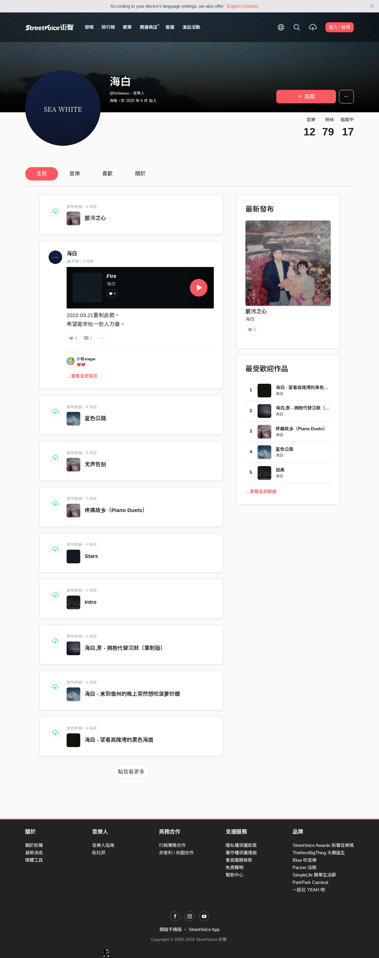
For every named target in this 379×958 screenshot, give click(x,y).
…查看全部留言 (82, 375)
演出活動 (191, 27)
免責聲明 (234, 867)
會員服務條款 (239, 860)
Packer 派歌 (305, 867)
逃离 (280, 469)
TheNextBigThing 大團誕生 (319, 852)
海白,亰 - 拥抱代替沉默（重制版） (125, 648)
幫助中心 (234, 874)
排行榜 (108, 27)
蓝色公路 (95, 418)
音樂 (74, 174)
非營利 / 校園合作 (176, 852)
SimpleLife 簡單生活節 (314, 874)
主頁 (41, 174)
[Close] (372, 6)
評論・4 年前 (82, 261)
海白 (72, 254)
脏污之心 (95, 218)
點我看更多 (131, 772)
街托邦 (98, 852)
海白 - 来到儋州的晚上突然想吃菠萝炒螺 (132, 694)
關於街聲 (34, 845)
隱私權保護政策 (241, 845)
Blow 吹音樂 (305, 860)
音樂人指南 (103, 845)
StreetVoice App (204, 929)
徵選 (170, 27)
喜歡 (107, 174)
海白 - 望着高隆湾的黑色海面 (119, 740)
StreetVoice (49, 27)
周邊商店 (149, 27)
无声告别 (95, 464)
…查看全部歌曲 (261, 491)
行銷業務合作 (172, 845)
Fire (111, 276)
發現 (89, 27)
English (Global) (242, 6)
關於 (140, 174)
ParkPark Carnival (310, 882)
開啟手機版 (171, 929)
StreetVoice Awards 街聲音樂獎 (323, 845)
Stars (91, 556)
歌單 (127, 27)
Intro (91, 602)
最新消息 (34, 852)
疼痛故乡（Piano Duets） (116, 510)
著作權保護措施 (241, 852)
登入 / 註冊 (339, 27)
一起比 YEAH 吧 (309, 889)
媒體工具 (34, 860)
